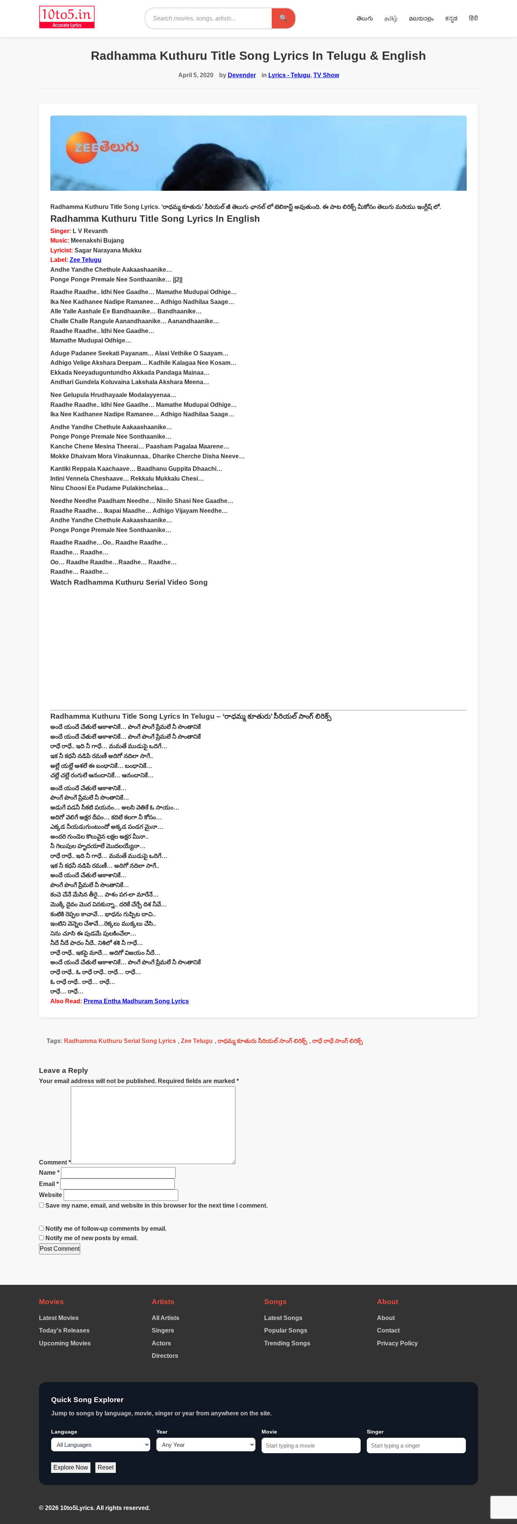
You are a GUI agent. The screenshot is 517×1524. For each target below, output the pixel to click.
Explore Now (70, 1467)
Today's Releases (64, 1330)
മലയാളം (421, 18)
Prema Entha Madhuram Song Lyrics (136, 1001)
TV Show (326, 75)
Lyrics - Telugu (289, 75)
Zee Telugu (85, 260)
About (386, 1318)
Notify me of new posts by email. (91, 1238)
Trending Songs (287, 1343)
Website (50, 1195)
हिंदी (473, 18)
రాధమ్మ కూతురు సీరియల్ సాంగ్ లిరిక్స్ (262, 1041)
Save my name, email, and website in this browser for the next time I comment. (156, 1205)
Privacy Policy (397, 1343)
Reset (106, 1467)
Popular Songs (285, 1330)
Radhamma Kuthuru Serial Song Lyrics (120, 1041)
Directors (165, 1356)
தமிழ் (391, 18)
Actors (161, 1343)
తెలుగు (365, 18)
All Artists (165, 1318)
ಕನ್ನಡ (451, 18)
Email (49, 1184)
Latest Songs (283, 1318)
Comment (55, 1162)
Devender (242, 75)
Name (49, 1172)
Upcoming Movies (65, 1343)
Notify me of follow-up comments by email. (106, 1228)
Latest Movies (59, 1318)
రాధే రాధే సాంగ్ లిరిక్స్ (337, 1041)
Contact (388, 1330)
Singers (163, 1330)
